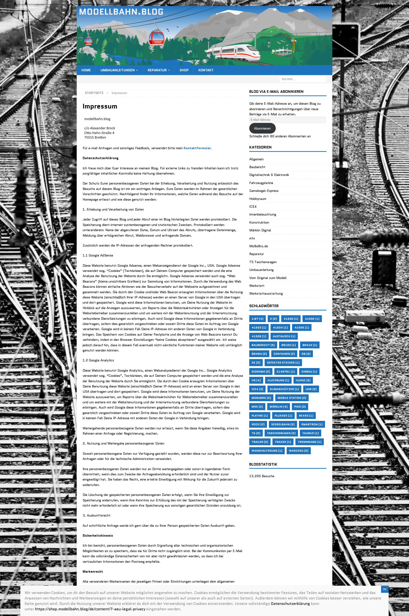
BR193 (288, 345)
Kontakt (205, 70)
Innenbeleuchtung (262, 214)
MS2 (257, 407)
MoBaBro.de (258, 246)
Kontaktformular (197, 148)
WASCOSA (298, 451)
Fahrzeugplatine (261, 182)
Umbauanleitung (261, 269)
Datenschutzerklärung (290, 603)
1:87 (257, 319)
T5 (256, 433)
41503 (259, 327)
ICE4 (253, 206)
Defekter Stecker (283, 362)
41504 (280, 327)
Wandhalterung (267, 451)
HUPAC (303, 380)
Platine (260, 416)
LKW (311, 389)
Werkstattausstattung (266, 293)
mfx (252, 238)
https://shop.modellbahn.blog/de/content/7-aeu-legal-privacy (90, 609)
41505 (301, 327)
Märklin (279, 407)
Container (284, 354)
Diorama (261, 371)
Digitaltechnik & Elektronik (269, 174)
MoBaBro (261, 398)
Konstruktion (259, 222)
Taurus (310, 433)
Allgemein (256, 159)
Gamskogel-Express (264, 190)
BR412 (309, 345)
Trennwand (309, 442)
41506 (259, 336)
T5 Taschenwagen (263, 262)
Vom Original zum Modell (268, 277)
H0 (256, 380)
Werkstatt (256, 285)
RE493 (306, 416)
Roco (258, 424)
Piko (300, 407)
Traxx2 (283, 442)
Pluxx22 (283, 416)
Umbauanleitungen (118, 70)
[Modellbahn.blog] (204, 62)
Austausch (284, 336)
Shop (184, 70)
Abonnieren (262, 128)
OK (385, 589)
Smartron (312, 424)
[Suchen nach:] (302, 78)
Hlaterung (278, 380)
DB (306, 354)
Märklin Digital (260, 230)
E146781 (286, 371)
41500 (291, 319)
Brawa (259, 354)
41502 (312, 319)
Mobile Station (292, 398)
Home (86, 70)
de (256, 362)
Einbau (309, 371)
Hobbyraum (257, 198)
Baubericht (257, 167)
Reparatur (157, 70)
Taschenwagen (281, 433)
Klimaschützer (284, 389)
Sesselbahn (283, 424)
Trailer (260, 442)
